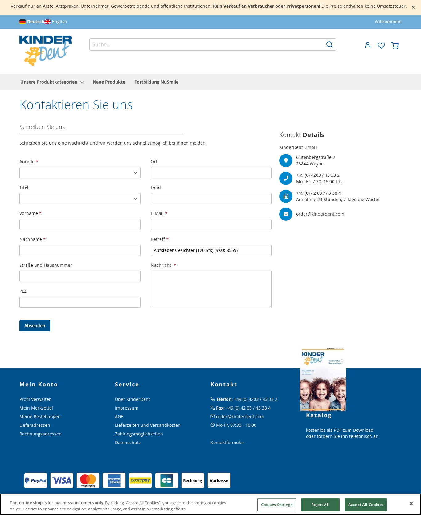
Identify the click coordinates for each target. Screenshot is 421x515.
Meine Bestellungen (40, 416)
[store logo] (45, 51)
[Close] (411, 503)
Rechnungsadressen (40, 434)
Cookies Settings (276, 504)
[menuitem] (52, 82)
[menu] (210, 82)
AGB (119, 416)
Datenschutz (128, 442)
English (59, 21)
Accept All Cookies (365, 504)
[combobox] (213, 44)
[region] (210, 504)
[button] (367, 45)
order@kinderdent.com (240, 416)
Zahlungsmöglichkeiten (139, 434)
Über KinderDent (132, 399)
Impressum (126, 408)
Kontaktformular (227, 442)
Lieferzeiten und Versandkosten (148, 425)
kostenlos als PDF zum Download (340, 430)
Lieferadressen (34, 425)
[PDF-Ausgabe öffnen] (323, 378)
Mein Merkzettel (36, 408)
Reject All (320, 504)
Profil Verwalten (35, 399)
